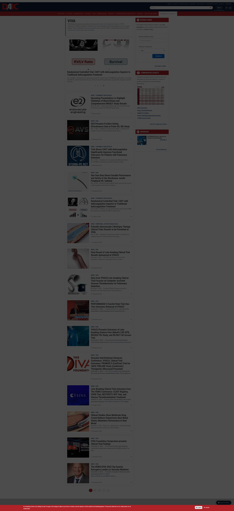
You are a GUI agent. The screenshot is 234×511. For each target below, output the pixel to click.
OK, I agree (198, 507)
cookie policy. (26, 508)
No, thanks (206, 507)
